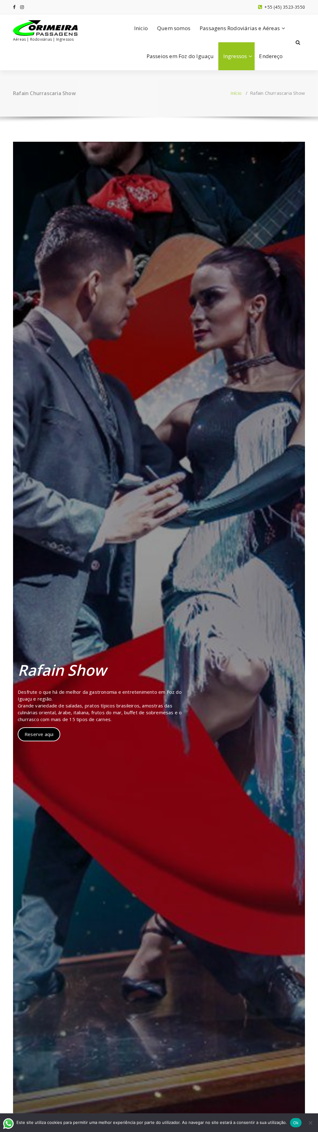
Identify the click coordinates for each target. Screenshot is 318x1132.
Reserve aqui (39, 734)
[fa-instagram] (22, 7)
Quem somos (173, 28)
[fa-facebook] (14, 7)
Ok (296, 1122)
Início (236, 93)
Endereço (271, 56)
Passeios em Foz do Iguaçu (180, 56)
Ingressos (235, 56)
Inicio (141, 28)
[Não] (310, 1123)
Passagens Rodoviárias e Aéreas (240, 28)
